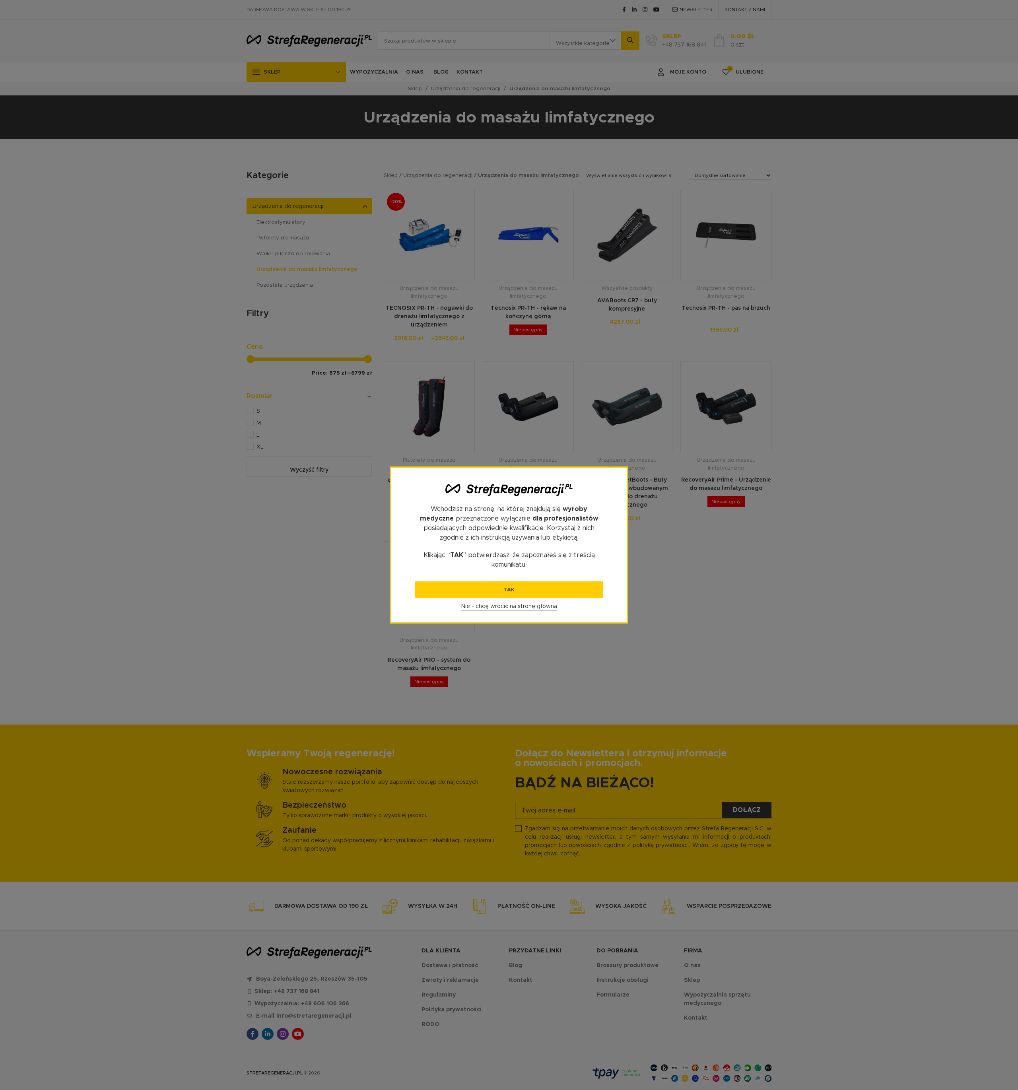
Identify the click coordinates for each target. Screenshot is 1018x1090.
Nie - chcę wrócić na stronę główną (509, 606)
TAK (509, 589)
